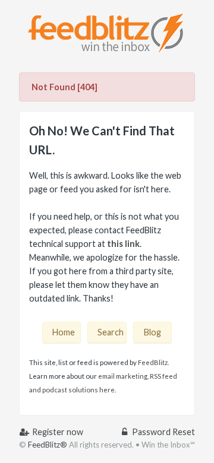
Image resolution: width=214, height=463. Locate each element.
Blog (152, 332)
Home (63, 332)
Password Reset (162, 432)
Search (110, 332)
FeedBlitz (153, 362)
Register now (56, 432)
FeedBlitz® (47, 444)
